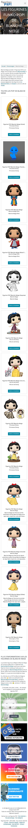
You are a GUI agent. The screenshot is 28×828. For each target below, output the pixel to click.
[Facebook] (14, 752)
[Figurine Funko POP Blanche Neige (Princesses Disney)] (14, 409)
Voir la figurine (14, 134)
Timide (3, 85)
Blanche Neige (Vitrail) (16, 670)
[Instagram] (14, 772)
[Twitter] (14, 792)
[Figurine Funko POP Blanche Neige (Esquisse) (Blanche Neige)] (14, 280)
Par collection (22, 816)
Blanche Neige (21, 71)
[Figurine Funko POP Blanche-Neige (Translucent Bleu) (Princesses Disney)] (14, 152)
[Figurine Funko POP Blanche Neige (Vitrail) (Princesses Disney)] (14, 109)
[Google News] (14, 732)
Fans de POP (15, 824)
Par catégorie (19, 818)
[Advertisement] (14, 50)
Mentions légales (13, 822)
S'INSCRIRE (14, 716)
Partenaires (14, 826)
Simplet (14, 84)
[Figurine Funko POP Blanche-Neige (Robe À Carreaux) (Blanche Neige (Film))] (14, 238)
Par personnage (9, 818)
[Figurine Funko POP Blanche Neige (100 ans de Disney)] (14, 323)
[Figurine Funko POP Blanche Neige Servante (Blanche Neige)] (14, 537)
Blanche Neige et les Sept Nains (9, 679)
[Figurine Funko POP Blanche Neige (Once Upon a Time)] (14, 622)
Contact (6, 822)
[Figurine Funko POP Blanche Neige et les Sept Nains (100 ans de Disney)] (14, 366)
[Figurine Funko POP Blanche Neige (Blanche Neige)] (14, 494)
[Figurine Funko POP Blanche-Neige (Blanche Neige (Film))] (14, 195)
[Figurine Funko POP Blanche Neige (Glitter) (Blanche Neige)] (14, 580)
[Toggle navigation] (25, 3)
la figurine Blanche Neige (12, 665)
